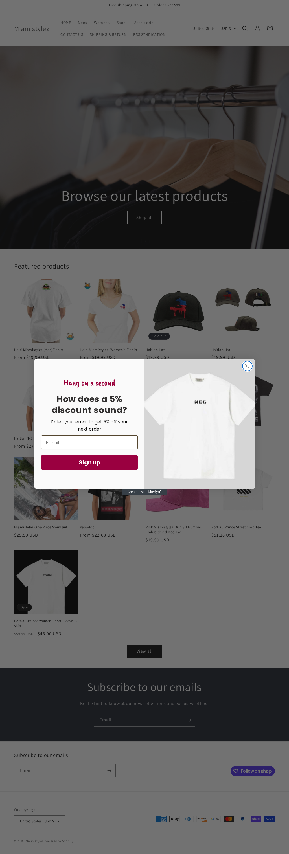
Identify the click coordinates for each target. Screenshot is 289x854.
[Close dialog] (247, 366)
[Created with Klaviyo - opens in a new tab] (144, 492)
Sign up (89, 462)
